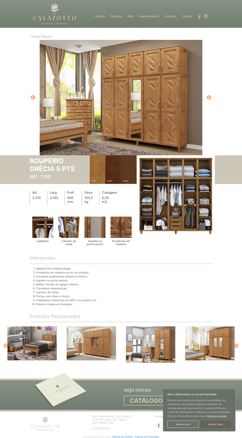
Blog (130, 16)
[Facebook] (198, 16)
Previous (32, 97)
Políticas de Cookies (123, 436)
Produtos (116, 16)
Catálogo (170, 16)
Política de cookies (216, 416)
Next (209, 97)
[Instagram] (205, 16)
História (100, 16)
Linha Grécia (41, 37)
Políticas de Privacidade (147, 436)
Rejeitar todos (183, 424)
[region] (199, 410)
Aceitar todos (215, 424)
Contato (187, 16)
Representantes (149, 16)
